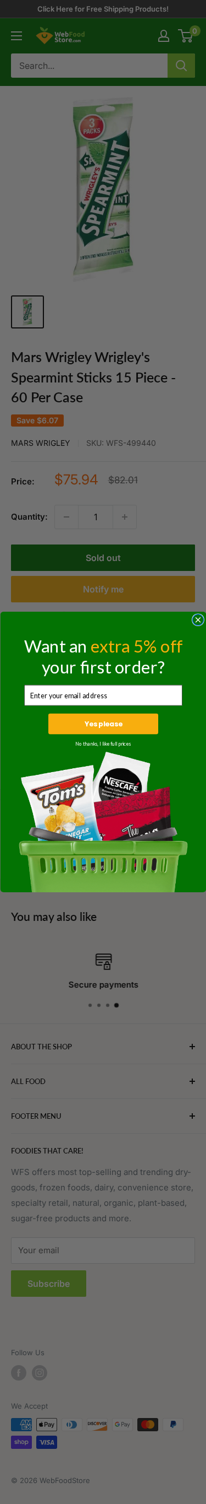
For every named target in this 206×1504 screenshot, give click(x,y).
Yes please (102, 724)
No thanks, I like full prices (103, 744)
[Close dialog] (197, 620)
